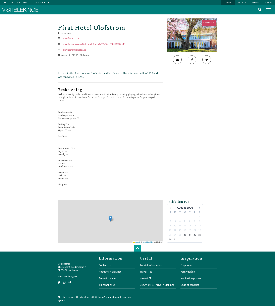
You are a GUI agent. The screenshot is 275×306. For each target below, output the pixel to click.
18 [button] (180, 230)
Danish (268, 2)
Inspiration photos (190, 278)
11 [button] (180, 225)
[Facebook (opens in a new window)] (59, 282)
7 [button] (194, 221)
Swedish (242, 2)
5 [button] (184, 221)
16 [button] (170, 230)
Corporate (186, 265)
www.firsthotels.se (71, 38)
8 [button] (199, 221)
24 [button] (175, 235)
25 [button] (180, 235)
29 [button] (199, 235)
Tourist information (151, 265)
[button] (199, 207)
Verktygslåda (187, 271)
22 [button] (199, 230)
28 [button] (195, 235)
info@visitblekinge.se (67, 276)
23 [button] (170, 235)
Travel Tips (146, 271)
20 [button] (189, 230)
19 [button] (185, 230)
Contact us (105, 265)
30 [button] (170, 239)
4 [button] (180, 221)
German (255, 2)
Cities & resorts (40, 2)
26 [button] (185, 235)
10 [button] (175, 225)
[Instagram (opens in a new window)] (64, 282)
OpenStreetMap (148, 242)
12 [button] (185, 225)
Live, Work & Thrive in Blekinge (157, 284)
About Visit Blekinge (110, 271)
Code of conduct (189, 284)
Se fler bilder (208, 22)
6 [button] (189, 221)
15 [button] (200, 225)
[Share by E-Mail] (177, 59)
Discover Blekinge (12, 2)
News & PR (146, 278)
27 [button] (190, 235)
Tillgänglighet (107, 284)
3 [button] (175, 221)
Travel (26, 2)
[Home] (20, 10)
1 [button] (199, 216)
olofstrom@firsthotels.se (74, 49)
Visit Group (85, 297)
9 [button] (170, 225)
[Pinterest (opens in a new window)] (69, 282)
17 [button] (175, 230)
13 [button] (190, 225)
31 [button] (175, 239)
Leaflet (137, 242)
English (228, 2)
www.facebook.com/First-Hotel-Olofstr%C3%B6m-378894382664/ (93, 44)
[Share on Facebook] (192, 59)
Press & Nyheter (108, 278)
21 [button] (195, 230)
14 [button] (195, 225)
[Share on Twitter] (206, 59)
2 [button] (170, 221)
